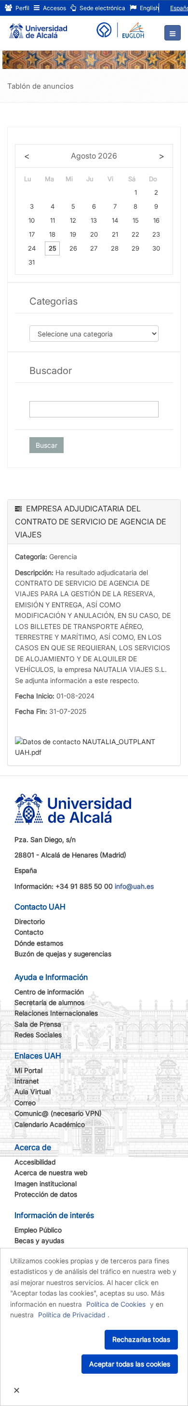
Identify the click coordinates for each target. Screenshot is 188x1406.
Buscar (46, 445)
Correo (25, 1102)
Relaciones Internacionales (56, 1013)
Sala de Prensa (37, 1024)
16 (156, 220)
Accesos (53, 8)
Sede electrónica (101, 8)
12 (73, 220)
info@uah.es (134, 886)
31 (31, 262)
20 (94, 234)
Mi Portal (28, 1070)
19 (73, 234)
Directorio (29, 921)
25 (52, 248)
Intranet (26, 1081)
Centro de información (49, 992)
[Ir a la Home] (38, 27)
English (148, 8)
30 (156, 248)
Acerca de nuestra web (50, 1172)
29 (135, 248)
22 (135, 234)
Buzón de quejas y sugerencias (62, 954)
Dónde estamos (38, 943)
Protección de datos (45, 1194)
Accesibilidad (34, 1162)
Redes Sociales (38, 1035)
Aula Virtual (32, 1091)
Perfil (21, 8)
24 (32, 248)
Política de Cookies (116, 1304)
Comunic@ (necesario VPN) (58, 1113)
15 (136, 220)
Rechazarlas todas (141, 1339)
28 (115, 248)
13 (94, 220)
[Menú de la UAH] (172, 32)
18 (52, 234)
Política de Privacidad (71, 1315)
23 (156, 234)
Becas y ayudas (39, 1240)
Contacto (28, 932)
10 (31, 220)
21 (115, 234)
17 (32, 234)
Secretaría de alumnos (49, 1002)
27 (93, 248)
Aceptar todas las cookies (129, 1364)
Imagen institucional (45, 1183)
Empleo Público (38, 1230)
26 (73, 248)
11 (52, 220)
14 (115, 220)
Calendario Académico (49, 1124)
